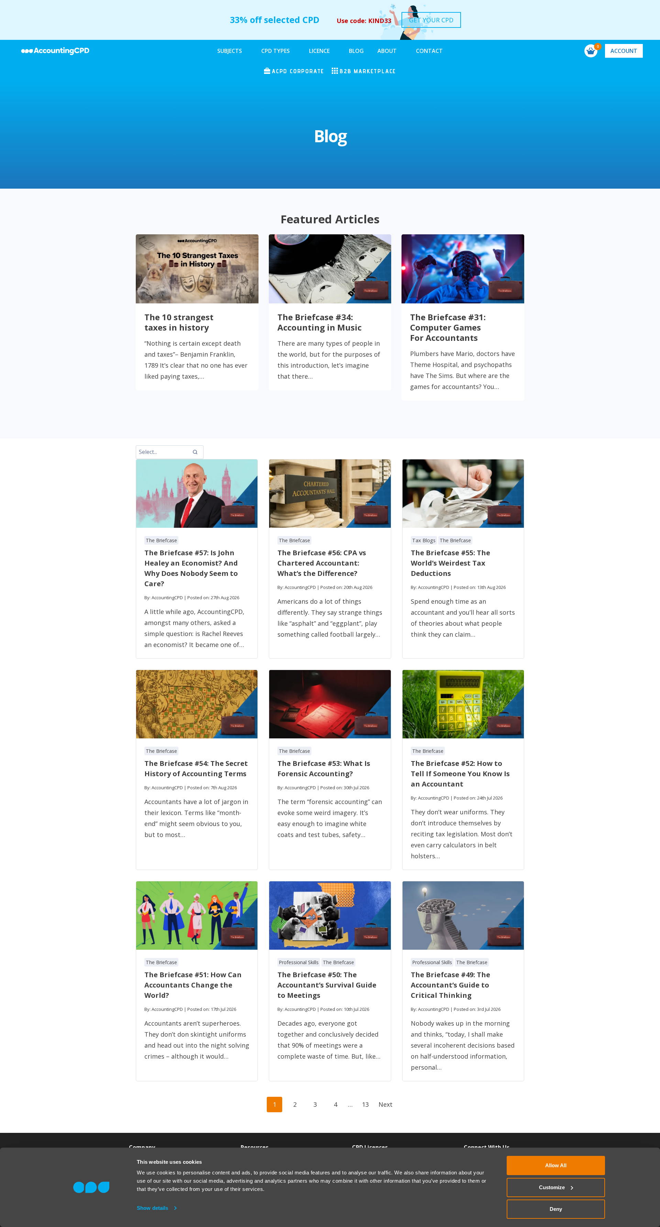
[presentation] (197, 268)
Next (385, 1104)
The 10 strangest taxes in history (178, 322)
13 (365, 1104)
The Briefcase (161, 540)
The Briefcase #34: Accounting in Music (319, 322)
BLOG (356, 51)
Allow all (555, 1165)
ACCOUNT (623, 51)
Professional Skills (299, 962)
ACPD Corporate (298, 71)
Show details (152, 1208)
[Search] (195, 452)
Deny (556, 1209)
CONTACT (429, 51)
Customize (552, 1187)
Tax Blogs (424, 540)
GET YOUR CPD (431, 20)
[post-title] (196, 493)
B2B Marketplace (368, 71)
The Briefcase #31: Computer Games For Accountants (448, 327)
